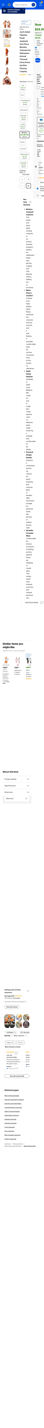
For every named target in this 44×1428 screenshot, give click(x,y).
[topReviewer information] (17, 1068)
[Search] (33, 5)
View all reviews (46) (17, 1076)
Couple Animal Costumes (13, 1107)
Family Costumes (10, 1139)
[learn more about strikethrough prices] (41, 33)
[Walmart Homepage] (9, 5)
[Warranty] (26, 798)
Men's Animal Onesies (12, 1095)
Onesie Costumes (10, 1119)
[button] (25, 202)
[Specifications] (28, 785)
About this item (10, 772)
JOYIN (41, 167)
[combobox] (24, 5)
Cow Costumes (10, 1127)
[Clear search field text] (30, 5)
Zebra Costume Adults (12, 1111)
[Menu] (3, 5)
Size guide (25, 174)
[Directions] (28, 792)
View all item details (31, 602)
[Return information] (36, 56)
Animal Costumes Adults (13, 1103)
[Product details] (28, 779)
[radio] (23, 87)
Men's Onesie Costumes (12, 1135)
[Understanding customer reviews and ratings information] (25, 1001)
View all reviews (11, 1007)
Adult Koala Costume (12, 1115)
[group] (28, 74)
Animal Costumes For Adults (14, 1099)
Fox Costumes (9, 1131)
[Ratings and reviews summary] (28, 990)
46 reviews (16, 998)
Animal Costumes (10, 1123)
